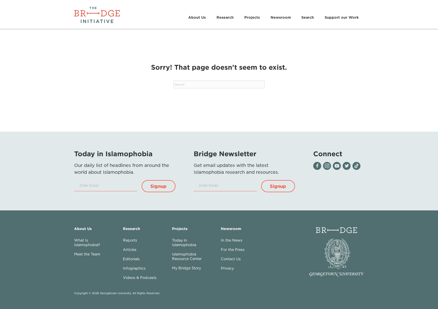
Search (307, 17)
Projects (252, 17)
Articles (129, 250)
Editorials (131, 259)
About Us (197, 17)
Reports (130, 240)
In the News (231, 240)
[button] (158, 186)
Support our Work (342, 17)
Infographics (134, 268)
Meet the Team (87, 254)
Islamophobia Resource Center (187, 256)
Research (225, 17)
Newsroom (281, 17)
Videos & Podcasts (139, 278)
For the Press (233, 250)
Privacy (227, 268)
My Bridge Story (186, 268)
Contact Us (231, 259)
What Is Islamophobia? (87, 242)
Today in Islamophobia (184, 242)
